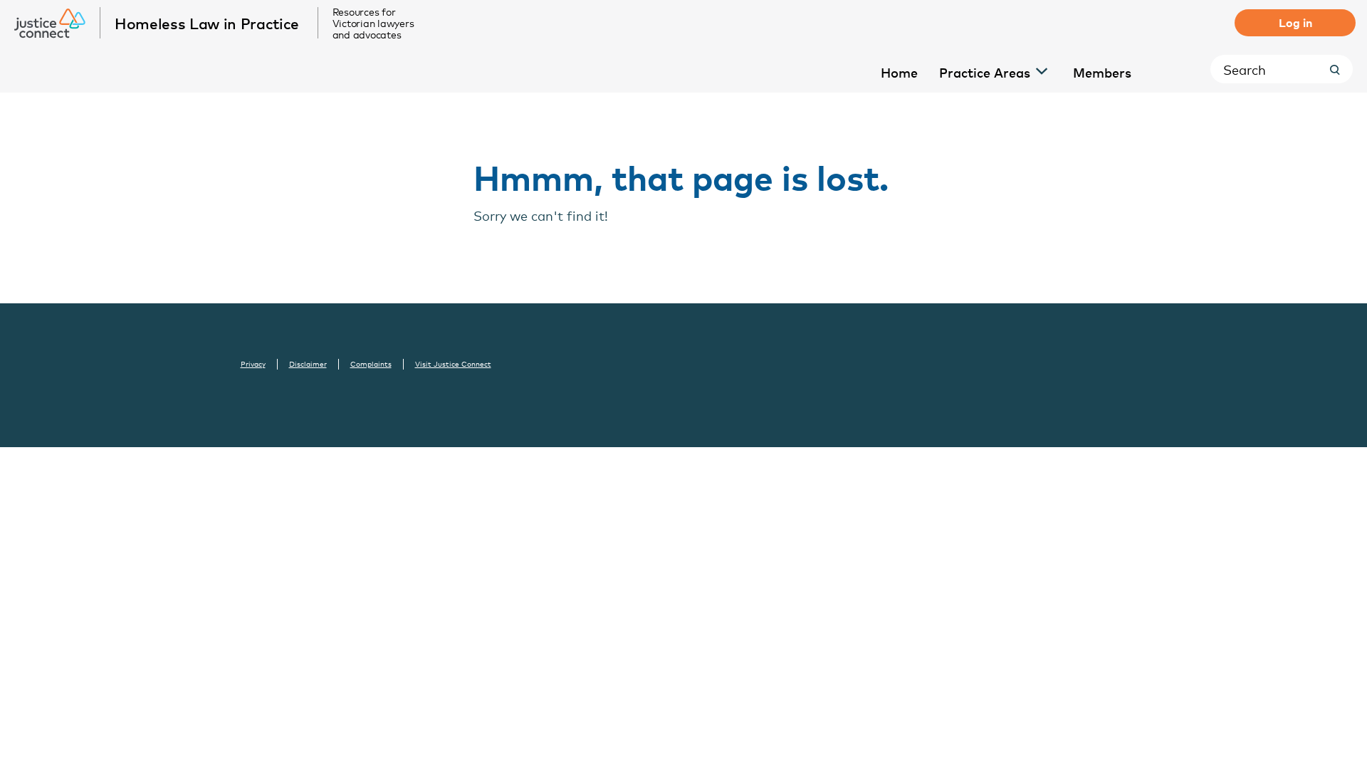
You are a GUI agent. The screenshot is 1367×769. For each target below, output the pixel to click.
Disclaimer (308, 364)
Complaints (371, 364)
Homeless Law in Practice (207, 22)
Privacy (253, 364)
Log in (1295, 22)
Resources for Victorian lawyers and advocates (373, 23)
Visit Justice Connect (453, 364)
